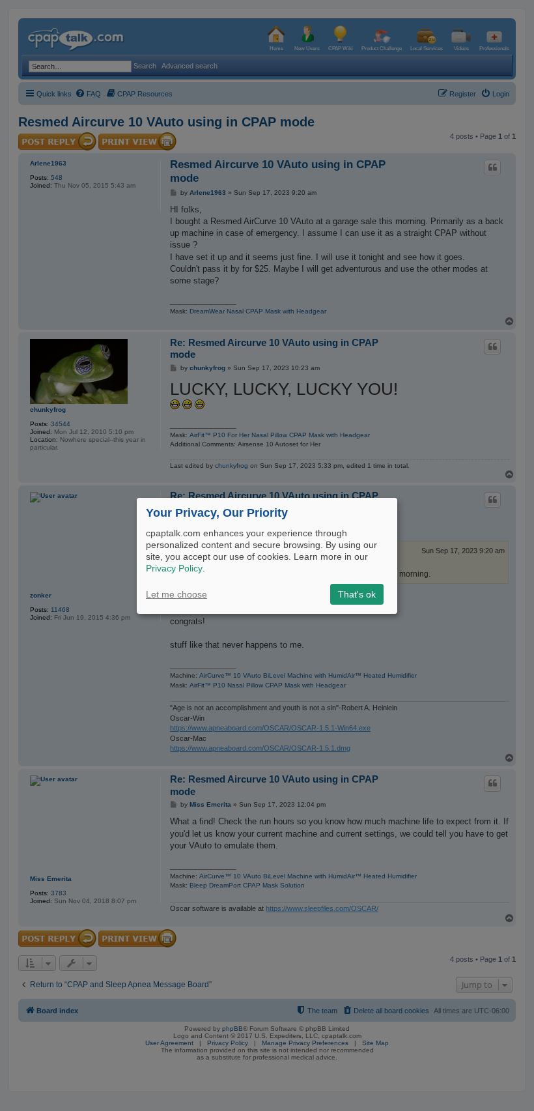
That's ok (357, 594)
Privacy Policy (174, 568)
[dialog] (267, 555)
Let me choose (176, 594)
